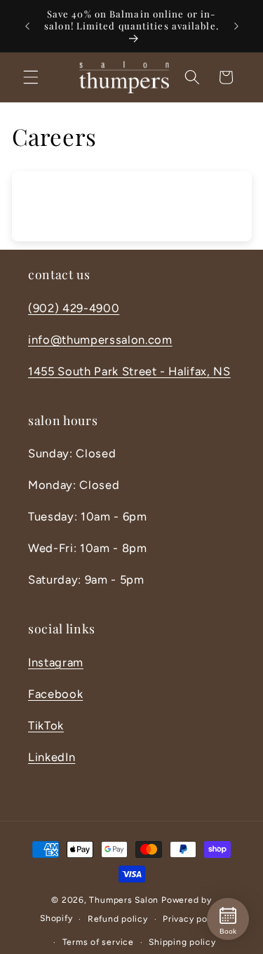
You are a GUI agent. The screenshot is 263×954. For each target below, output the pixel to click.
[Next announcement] (236, 26)
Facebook (55, 694)
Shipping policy (182, 942)
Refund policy (118, 919)
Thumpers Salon (124, 900)
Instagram (55, 662)
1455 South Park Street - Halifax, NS (129, 371)
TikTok (46, 725)
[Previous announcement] (27, 26)
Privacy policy (193, 919)
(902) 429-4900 (73, 308)
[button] (31, 77)
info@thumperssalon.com (100, 339)
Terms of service (98, 942)
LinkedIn (51, 757)
